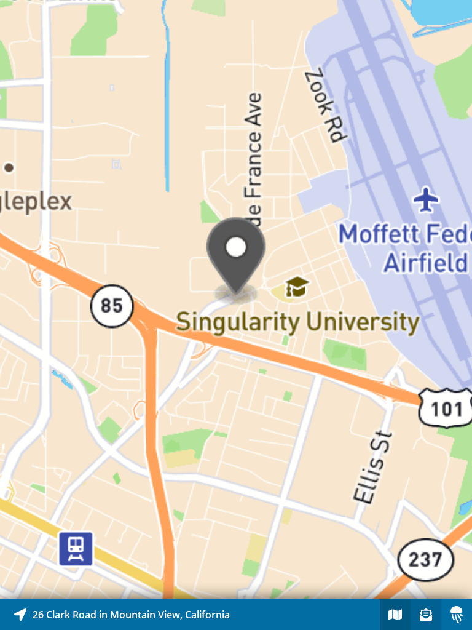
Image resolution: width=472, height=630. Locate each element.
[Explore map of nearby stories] (236, 299)
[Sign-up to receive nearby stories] (426, 614)
